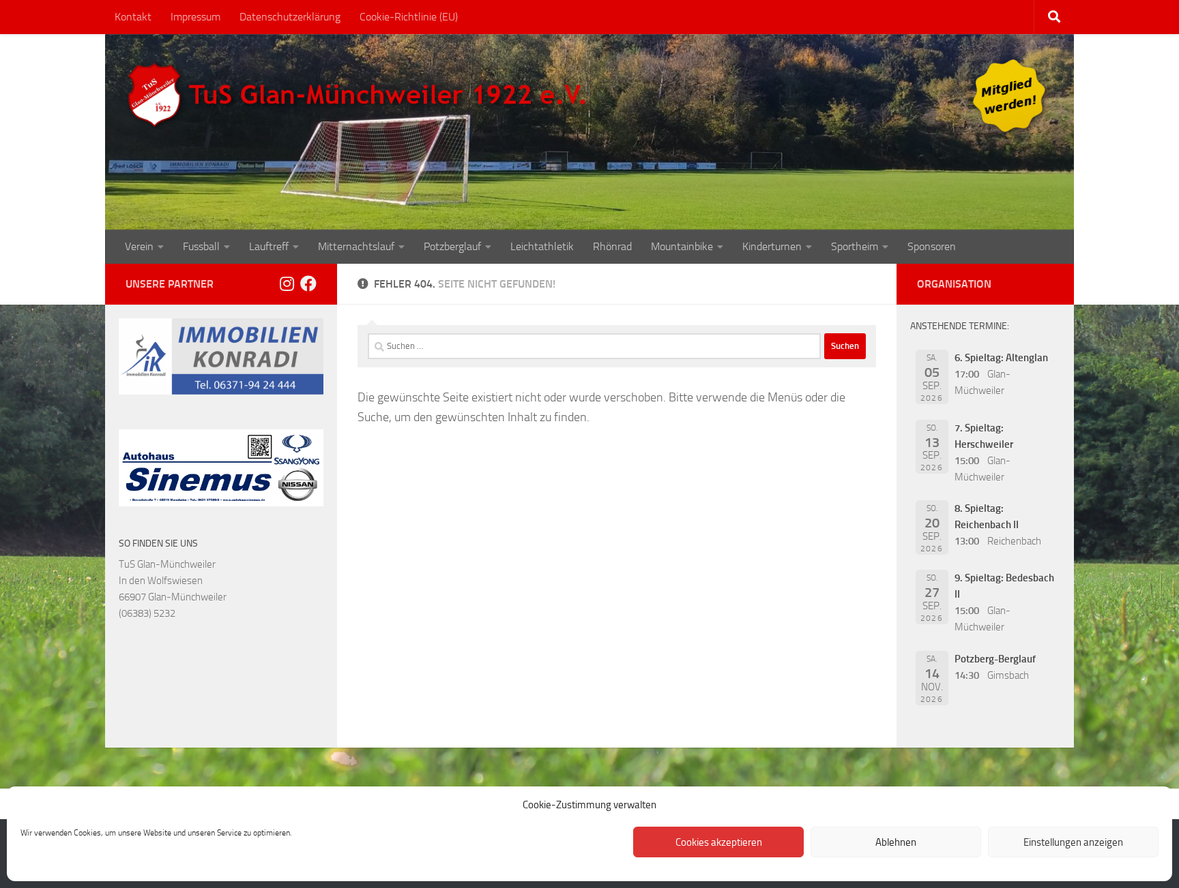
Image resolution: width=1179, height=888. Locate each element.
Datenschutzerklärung (289, 16)
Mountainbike (682, 246)
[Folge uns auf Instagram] (286, 283)
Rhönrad (612, 246)
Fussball (201, 246)
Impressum (195, 16)
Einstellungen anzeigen (1073, 842)
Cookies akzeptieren (718, 842)
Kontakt (133, 16)
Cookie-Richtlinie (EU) (409, 16)
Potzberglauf (452, 246)
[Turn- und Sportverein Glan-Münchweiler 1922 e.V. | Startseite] (360, 95)
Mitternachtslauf (356, 246)
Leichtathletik (542, 246)
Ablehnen (895, 842)
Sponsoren (931, 246)
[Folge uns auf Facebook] (308, 283)
